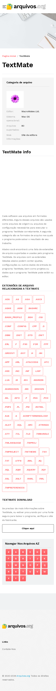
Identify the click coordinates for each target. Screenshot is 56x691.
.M (16, 380)
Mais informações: (13, 137)
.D (43, 326)
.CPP (34, 326)
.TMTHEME (30, 451)
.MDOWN (39, 389)
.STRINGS (43, 425)
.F (16, 344)
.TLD (28, 433)
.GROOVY (10, 353)
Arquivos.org (23, 675)
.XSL (7, 478)
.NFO (17, 398)
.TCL (17, 433)
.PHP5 (8, 407)
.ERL (7, 344)
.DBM (7, 335)
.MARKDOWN (12, 389)
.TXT (7, 460)
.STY (7, 433)
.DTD (30, 335)
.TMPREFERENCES (15, 487)
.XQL (7, 469)
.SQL (19, 425)
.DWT (41, 335)
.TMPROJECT (12, 451)
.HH (40, 353)
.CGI (40, 317)
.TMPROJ (31, 442)
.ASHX (8, 308)
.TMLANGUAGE (13, 442)
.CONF (8, 326)
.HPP (7, 362)
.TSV (44, 451)
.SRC (30, 425)
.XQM (18, 469)
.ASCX (38, 299)
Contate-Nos (9, 649)
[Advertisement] (28, 185)
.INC (17, 371)
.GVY (22, 353)
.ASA (27, 299)
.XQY (43, 469)
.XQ (39, 460)
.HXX (7, 371)
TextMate (24, 56)
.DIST (19, 335)
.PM (27, 407)
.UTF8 (18, 460)
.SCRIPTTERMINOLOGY (35, 416)
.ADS (7, 299)
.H (32, 353)
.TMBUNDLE (42, 433)
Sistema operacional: (13, 118)
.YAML (30, 478)
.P (26, 398)
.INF (27, 371)
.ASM (20, 308)
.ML (7, 398)
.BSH (30, 317)
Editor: (9, 111)
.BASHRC (33, 308)
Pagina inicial (9, 56)
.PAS (35, 398)
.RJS (7, 416)
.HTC (46, 362)
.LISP (38, 371)
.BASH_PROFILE (13, 317)
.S (16, 416)
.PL (18, 407)
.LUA (7, 380)
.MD (26, 389)
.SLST (8, 425)
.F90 (25, 344)
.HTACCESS (32, 362)
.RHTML (39, 407)
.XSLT (18, 478)
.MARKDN (38, 380)
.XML (29, 460)
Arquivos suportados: (12, 127)
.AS (17, 299)
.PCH (45, 398)
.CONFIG (21, 326)
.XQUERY (30, 469)
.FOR (35, 344)
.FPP (46, 344)
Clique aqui (28, 528)
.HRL (17, 362)
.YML (41, 478)
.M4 (26, 380)
